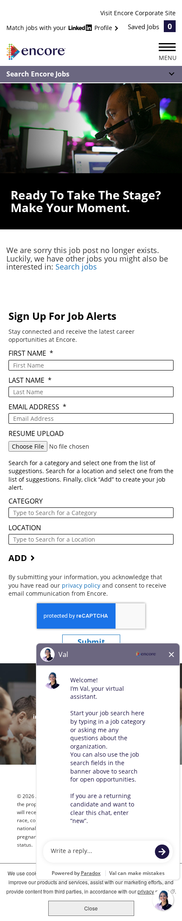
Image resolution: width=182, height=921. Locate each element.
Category (25, 501)
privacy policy (82, 585)
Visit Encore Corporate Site (138, 13)
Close (91, 908)
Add (17, 558)
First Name (30, 353)
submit (91, 642)
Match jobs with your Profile (60, 28)
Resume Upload (36, 434)
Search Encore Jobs (37, 74)
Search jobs (76, 267)
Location (24, 528)
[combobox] (91, 512)
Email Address (37, 407)
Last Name (30, 380)
